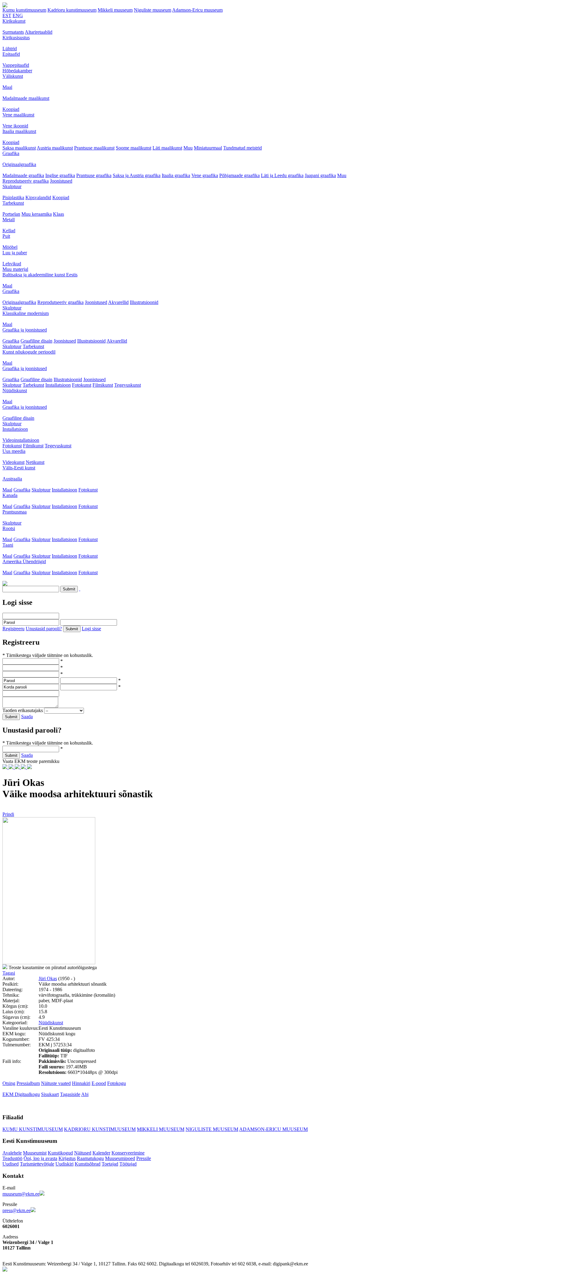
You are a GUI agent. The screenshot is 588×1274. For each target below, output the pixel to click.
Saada (27, 716)
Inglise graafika (60, 175)
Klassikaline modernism (25, 313)
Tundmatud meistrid (242, 147)
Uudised (10, 1163)
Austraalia (12, 478)
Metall (8, 219)
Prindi (8, 814)
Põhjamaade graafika (239, 175)
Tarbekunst (13, 203)
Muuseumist (35, 1152)
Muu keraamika (36, 214)
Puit (6, 236)
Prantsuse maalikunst (94, 147)
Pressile (143, 1158)
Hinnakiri (81, 1083)
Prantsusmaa (14, 511)
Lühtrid (9, 48)
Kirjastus (67, 1158)
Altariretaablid (38, 32)
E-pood (99, 1083)
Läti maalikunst (167, 147)
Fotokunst (81, 385)
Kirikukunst (13, 21)
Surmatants (13, 32)
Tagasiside (70, 1094)
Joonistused (61, 181)
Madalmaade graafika (23, 175)
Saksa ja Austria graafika (136, 175)
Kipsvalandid (38, 197)
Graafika (10, 153)
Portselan (11, 214)
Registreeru (13, 628)
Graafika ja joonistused (24, 329)
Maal (7, 87)
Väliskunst (12, 76)
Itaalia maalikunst (19, 131)
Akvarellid (118, 302)
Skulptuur (11, 186)
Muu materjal (15, 269)
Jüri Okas (48, 978)
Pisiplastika (13, 197)
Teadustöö (12, 1158)
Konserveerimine (128, 1152)
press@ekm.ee (16, 1210)
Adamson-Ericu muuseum (197, 10)
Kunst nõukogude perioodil (28, 352)
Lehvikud (11, 263)
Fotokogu (116, 1083)
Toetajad (110, 1163)
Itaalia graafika (176, 175)
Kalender (101, 1152)
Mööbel (9, 247)
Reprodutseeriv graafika (25, 181)
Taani (7, 545)
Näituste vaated (56, 1083)
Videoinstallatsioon (20, 440)
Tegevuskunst (127, 385)
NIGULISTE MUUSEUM (212, 1129)
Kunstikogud (60, 1152)
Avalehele (12, 1152)
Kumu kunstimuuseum (24, 10)
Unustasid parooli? (44, 628)
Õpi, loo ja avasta (40, 1158)
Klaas (58, 214)
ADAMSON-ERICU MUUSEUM (273, 1129)
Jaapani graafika (320, 175)
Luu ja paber (14, 252)
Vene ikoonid (15, 125)
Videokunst (13, 462)
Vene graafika (204, 175)
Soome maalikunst (133, 147)
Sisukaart (50, 1094)
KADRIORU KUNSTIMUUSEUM (100, 1129)
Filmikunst (102, 385)
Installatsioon (58, 385)
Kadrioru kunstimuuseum (71, 10)
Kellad (8, 230)
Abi (85, 1094)
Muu (188, 147)
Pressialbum (28, 1083)
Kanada (9, 495)
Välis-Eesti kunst (18, 467)
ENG (18, 15)
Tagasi (8, 973)
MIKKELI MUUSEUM (160, 1129)
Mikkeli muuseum (115, 10)
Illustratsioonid (144, 302)
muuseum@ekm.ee (21, 1193)
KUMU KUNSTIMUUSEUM (32, 1129)
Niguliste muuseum (152, 10)
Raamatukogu (90, 1158)
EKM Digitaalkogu (21, 1094)
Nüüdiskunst (14, 390)
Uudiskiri (64, 1163)
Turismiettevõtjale (37, 1163)
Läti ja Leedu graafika (282, 175)
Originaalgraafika (19, 164)
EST (6, 15)
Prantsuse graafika (93, 175)
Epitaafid (11, 54)
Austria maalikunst (55, 147)
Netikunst (35, 462)
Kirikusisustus (16, 37)
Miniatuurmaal (208, 147)
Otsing (8, 1083)
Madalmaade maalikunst (25, 98)
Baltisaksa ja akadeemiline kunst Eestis (39, 274)
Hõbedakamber (17, 70)
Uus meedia (13, 451)
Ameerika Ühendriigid (24, 561)
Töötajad (128, 1163)
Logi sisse (91, 628)
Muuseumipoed (120, 1158)
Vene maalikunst (18, 114)
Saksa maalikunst (19, 147)
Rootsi (8, 528)
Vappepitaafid (15, 65)
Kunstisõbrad (87, 1163)
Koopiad (10, 109)
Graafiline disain (36, 340)
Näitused (82, 1152)
